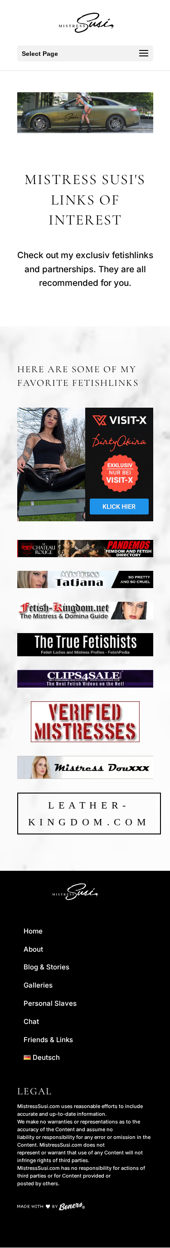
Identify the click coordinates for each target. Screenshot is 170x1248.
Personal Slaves (50, 1003)
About (33, 949)
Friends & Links (48, 1039)
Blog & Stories (46, 967)
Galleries (38, 985)
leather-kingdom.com (89, 813)
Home (33, 931)
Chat (31, 1021)
